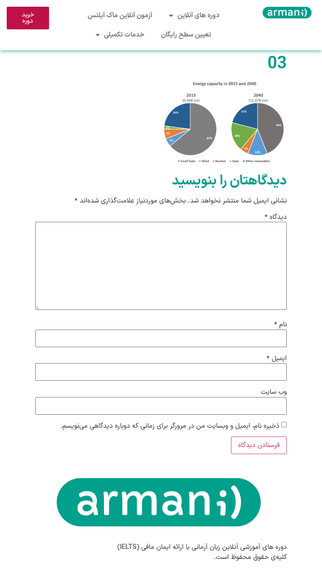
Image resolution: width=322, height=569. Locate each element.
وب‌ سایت (274, 392)
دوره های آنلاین (198, 15)
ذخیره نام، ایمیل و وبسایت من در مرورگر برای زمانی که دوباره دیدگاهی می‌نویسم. (169, 426)
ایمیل (277, 358)
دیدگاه (276, 217)
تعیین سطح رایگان (186, 35)
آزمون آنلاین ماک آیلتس (120, 15)
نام (280, 324)
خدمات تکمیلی (124, 35)
